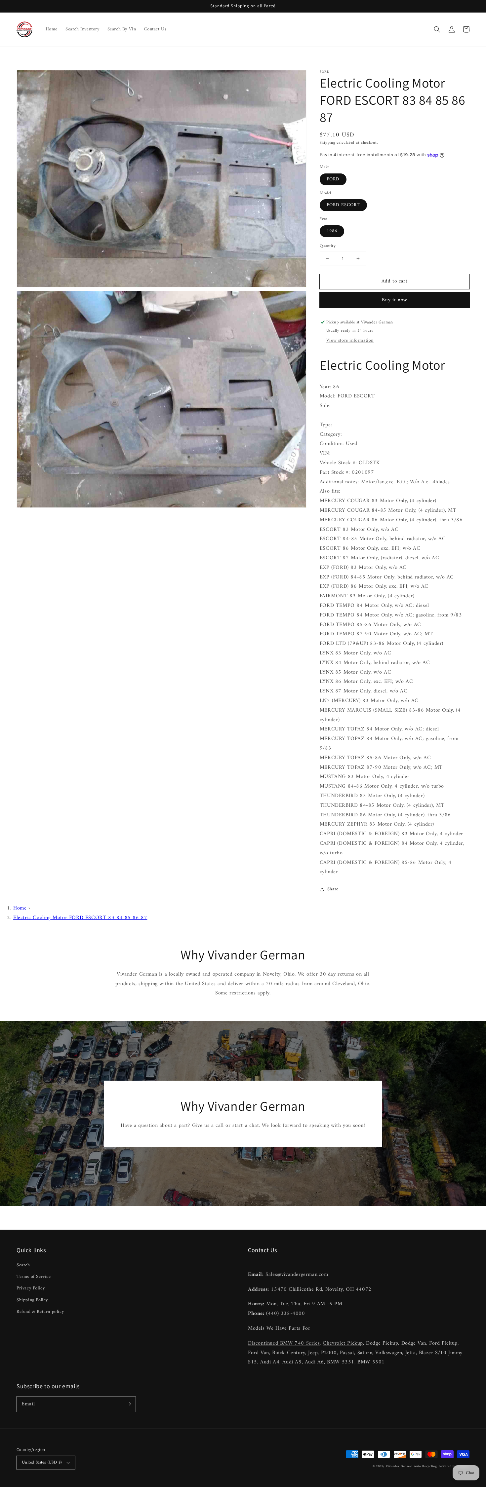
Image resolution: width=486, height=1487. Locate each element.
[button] (437, 29)
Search (23, 1265)
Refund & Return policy (40, 1312)
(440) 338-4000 (285, 1313)
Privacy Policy (31, 1288)
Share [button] (333, 889)
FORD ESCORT (343, 205)
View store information (350, 340)
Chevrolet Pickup (343, 1343)
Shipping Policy (32, 1300)
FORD (333, 179)
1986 (332, 231)
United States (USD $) (41, 1462)
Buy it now (394, 300)
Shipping (327, 142)
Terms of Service (34, 1277)
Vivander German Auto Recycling (411, 1466)
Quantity (328, 246)
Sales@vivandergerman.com (297, 1274)
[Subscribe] (128, 1404)
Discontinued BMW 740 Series (284, 1343)
